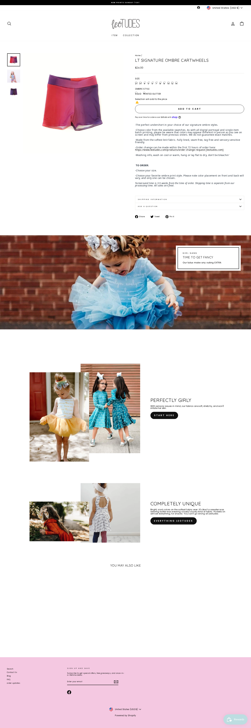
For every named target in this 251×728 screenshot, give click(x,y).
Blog (9, 676)
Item (115, 35)
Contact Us (12, 672)
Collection (131, 35)
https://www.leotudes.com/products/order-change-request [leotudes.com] (179, 150)
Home (138, 55)
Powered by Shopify (125, 715)
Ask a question (148, 206)
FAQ (8, 679)
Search (10, 669)
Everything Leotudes (173, 520)
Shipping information (152, 199)
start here (164, 415)
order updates (13, 683)
